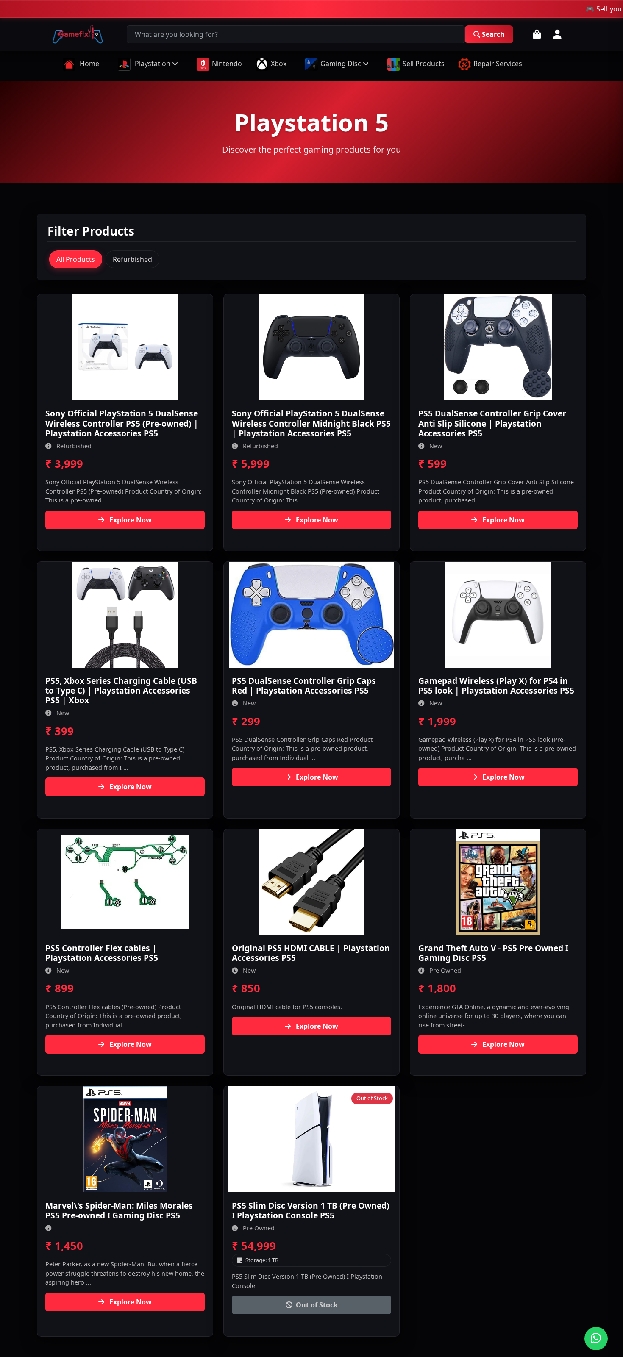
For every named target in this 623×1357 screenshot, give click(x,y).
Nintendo (227, 63)
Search (493, 34)
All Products (75, 259)
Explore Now (130, 519)
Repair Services (497, 63)
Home (88, 63)
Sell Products (424, 63)
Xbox (278, 63)
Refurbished (132, 259)
